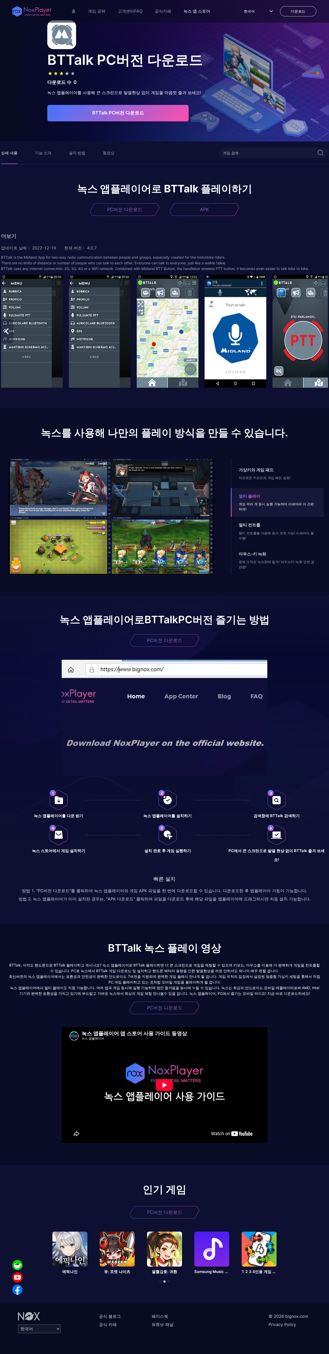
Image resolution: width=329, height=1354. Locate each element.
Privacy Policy (282, 1324)
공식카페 (163, 11)
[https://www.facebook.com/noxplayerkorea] (17, 1290)
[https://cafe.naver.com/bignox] (17, 1265)
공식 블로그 (110, 1316)
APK (204, 209)
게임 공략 (96, 11)
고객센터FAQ (130, 11)
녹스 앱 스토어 (197, 11)
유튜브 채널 (162, 1324)
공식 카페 (108, 1324)
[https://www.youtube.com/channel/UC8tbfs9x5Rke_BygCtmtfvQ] (17, 1277)
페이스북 (160, 1316)
